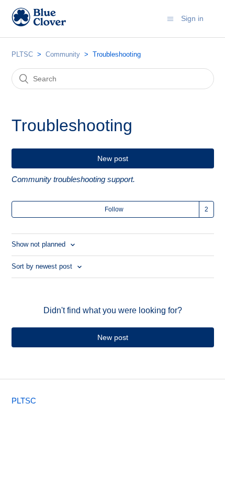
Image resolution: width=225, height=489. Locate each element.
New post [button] (112, 158)
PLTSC (22, 54)
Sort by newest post (43, 266)
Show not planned (40, 244)
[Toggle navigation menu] (170, 19)
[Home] (39, 23)
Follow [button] (114, 209)
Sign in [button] (192, 18)
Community (63, 54)
